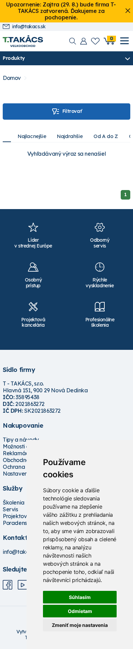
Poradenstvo (19, 522)
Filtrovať (72, 111)
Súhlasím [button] (80, 597)
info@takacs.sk (28, 27)
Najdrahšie (70, 136)
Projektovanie (20, 516)
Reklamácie (18, 453)
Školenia (14, 502)
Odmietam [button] (80, 611)
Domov (12, 78)
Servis (10, 509)
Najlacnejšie (32, 136)
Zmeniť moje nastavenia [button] (80, 625)
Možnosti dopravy (25, 446)
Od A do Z (105, 136)
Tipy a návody (21, 439)
